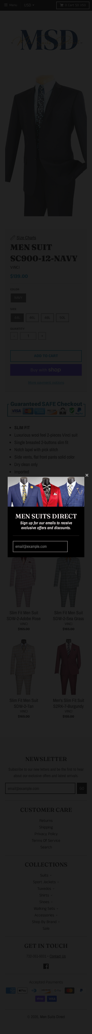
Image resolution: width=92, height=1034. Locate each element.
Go (74, 547)
